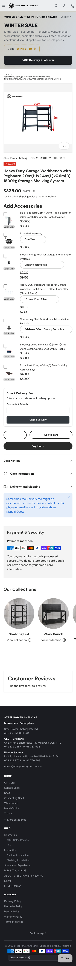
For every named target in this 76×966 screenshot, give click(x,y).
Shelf (7, 792)
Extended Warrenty (31, 233)
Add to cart (51, 434)
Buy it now (38, 446)
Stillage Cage (12, 787)
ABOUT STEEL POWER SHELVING (23, 875)
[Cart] (72, 5)
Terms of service (13, 921)
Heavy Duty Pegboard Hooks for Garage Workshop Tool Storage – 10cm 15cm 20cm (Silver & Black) (44, 289)
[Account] (64, 5)
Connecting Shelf (14, 797)
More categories (16, 819)
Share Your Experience (17, 865)
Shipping (24, 196)
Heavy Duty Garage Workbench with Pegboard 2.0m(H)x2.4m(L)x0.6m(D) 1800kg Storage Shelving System (33, 78)
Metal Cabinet (12, 808)
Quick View (9, 226)
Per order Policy (13, 906)
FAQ (9, 845)
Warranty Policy (13, 916)
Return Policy (11, 911)
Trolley (8, 813)
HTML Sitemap (12, 885)
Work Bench (53, 634)
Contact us (10, 834)
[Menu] (3, 5)
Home (6, 74)
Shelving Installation (18, 860)
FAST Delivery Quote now (38, 60)
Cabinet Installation (18, 855)
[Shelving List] (19, 613)
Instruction (10, 850)
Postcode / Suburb (17, 404)
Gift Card (9, 782)
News (7, 880)
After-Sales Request (18, 840)
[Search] (56, 5)
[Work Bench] (53, 613)
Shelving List (19, 634)
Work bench (11, 803)
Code (20, 48)
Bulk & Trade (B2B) (15, 870)
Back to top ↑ (38, 933)
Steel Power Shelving (15, 158)
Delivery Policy (12, 901)
